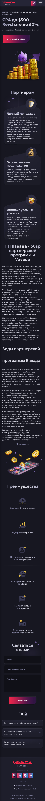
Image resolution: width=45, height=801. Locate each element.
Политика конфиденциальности (22, 798)
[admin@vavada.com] (14, 785)
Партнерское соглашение (22, 795)
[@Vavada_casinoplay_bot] (14, 789)
